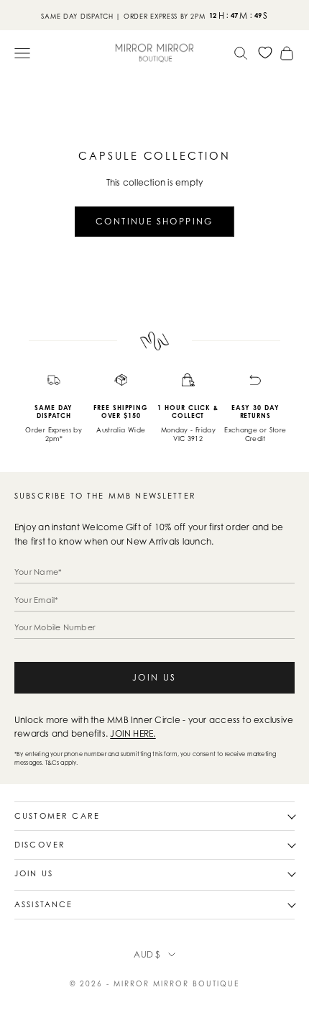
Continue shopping (154, 221)
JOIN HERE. (132, 733)
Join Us (154, 677)
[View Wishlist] (265, 52)
